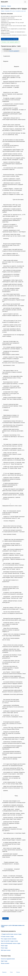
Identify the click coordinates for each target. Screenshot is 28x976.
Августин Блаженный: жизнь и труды (10, 943)
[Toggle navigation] (25, 2)
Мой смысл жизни (5, 950)
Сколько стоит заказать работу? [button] (10, 42)
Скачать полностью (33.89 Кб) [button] (10, 39)
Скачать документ (14, 51)
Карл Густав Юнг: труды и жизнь (9, 941)
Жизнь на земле (5, 963)
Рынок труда (4, 945)
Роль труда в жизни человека (8, 938)
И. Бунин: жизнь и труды (7, 936)
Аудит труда (4, 961)
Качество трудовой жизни (8, 958)
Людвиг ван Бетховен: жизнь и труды (11, 934)
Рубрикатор (3, 6)
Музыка (9, 6)
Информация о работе (12, 926)
